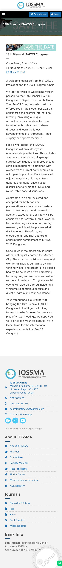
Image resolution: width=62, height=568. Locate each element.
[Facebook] (8, 420)
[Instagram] (15, 420)
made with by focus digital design (23, 428)
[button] (3, 14)
